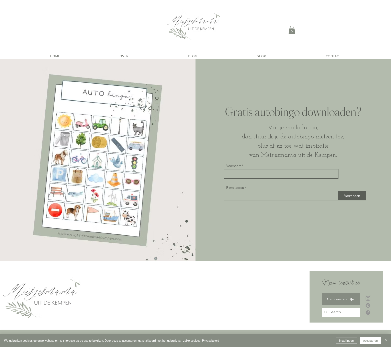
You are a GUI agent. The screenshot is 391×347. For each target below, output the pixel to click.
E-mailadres (235, 187)
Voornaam (233, 165)
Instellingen (346, 340)
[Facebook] (368, 312)
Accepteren (370, 340)
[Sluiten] (386, 340)
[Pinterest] (368, 305)
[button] (291, 30)
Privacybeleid (210, 340)
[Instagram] (368, 298)
